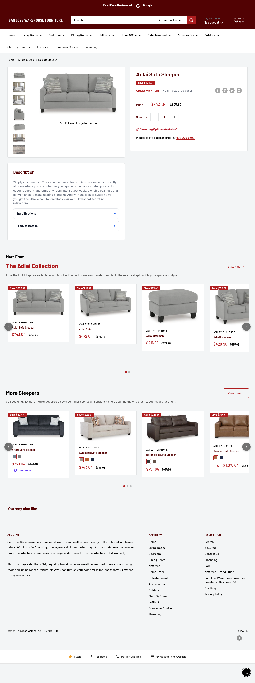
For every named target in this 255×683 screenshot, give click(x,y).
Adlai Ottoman (155, 335)
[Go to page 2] (129, 372)
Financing (91, 47)
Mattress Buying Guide (219, 571)
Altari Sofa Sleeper (23, 449)
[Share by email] (239, 90)
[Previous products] (8, 327)
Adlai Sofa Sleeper (23, 327)
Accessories (186, 35)
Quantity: (142, 117)
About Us (211, 547)
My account (212, 22)
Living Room (30, 35)
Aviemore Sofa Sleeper (93, 452)
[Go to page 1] (126, 372)
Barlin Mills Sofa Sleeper (161, 454)
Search (209, 541)
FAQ (207, 566)
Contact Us (212, 553)
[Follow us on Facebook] (239, 638)
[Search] (191, 20)
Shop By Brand (17, 47)
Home (11, 35)
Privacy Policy (214, 594)
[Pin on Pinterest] (225, 90)
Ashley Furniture (147, 90)
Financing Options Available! (158, 129)
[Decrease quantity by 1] (154, 117)
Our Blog (210, 588)
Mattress (104, 35)
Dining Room (79, 35)
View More (234, 266)
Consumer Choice (66, 47)
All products (25, 59)
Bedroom (55, 35)
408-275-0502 (185, 137)
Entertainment (157, 35)
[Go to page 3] (131, 486)
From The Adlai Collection (177, 90)
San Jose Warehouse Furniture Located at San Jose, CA (225, 580)
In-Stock (42, 47)
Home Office (129, 35)
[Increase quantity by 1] (174, 117)
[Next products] (246, 327)
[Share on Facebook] (217, 90)
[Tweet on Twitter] (232, 90)
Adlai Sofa (85, 329)
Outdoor (209, 35)
